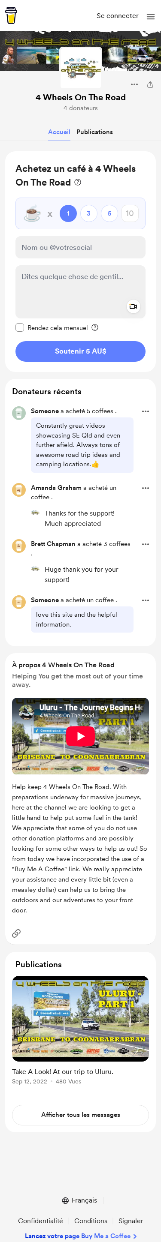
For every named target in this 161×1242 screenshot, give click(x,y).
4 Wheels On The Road (81, 97)
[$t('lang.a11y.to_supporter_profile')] (35, 512)
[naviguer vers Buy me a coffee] (11, 15)
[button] (151, 17)
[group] (80, 1035)
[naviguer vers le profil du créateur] (80, 68)
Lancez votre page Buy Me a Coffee (78, 1236)
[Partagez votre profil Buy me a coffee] (150, 84)
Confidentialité (40, 1221)
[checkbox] (51, 327)
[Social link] (16, 933)
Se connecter (118, 16)
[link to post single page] (80, 1032)
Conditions (90, 1221)
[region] (80, 261)
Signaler (130, 1221)
